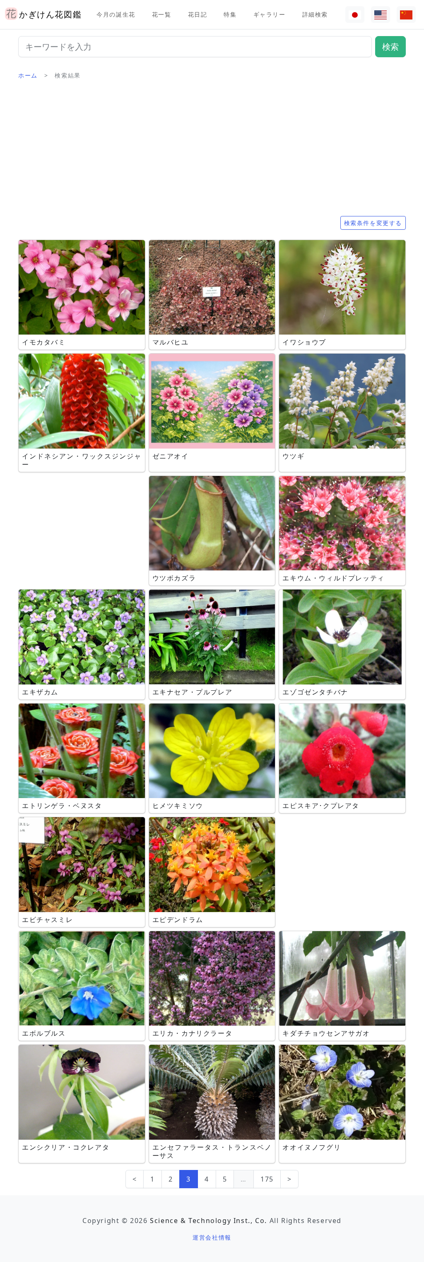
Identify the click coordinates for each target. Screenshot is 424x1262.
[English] (380, 14)
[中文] (406, 14)
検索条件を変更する (373, 223)
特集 (230, 14)
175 (267, 1179)
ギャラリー (269, 14)
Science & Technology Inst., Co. (208, 1220)
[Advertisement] (212, 151)
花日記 (197, 14)
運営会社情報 (212, 1237)
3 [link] (188, 1179)
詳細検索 (315, 14)
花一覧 (161, 14)
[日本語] (354, 14)
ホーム (28, 75)
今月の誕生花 (115, 14)
